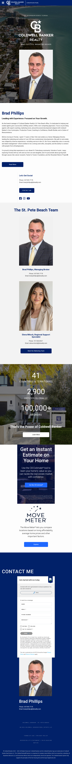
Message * (24, 620)
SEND (26, 633)
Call (37, 592)
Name (23, 604)
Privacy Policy (42, 735)
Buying (24, 626)
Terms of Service (30, 654)
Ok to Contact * (27, 629)
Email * (23, 609)
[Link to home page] (16, 3)
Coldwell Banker (29, 722)
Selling (32, 626)
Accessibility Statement (30, 740)
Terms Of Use (29, 735)
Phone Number (26, 614)
